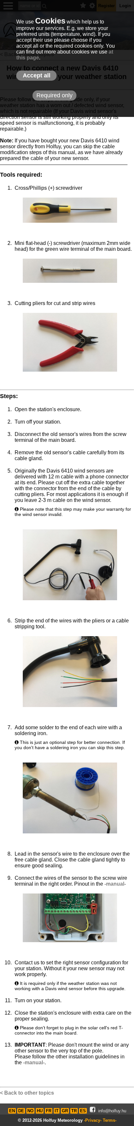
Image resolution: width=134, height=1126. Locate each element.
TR (74, 1110)
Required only (54, 95)
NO (30, 1110)
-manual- (115, 884)
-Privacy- (92, 1120)
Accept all (36, 75)
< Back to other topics (27, 1093)
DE (21, 1110)
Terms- (109, 1120)
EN (12, 1110)
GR (65, 1110)
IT (57, 1110)
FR (48, 1110)
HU (40, 1110)
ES (83, 1110)
